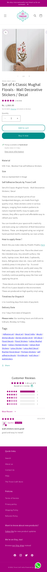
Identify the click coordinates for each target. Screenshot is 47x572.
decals (39, 334)
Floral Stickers (21, 341)
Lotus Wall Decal (31, 348)
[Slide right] (29, 76)
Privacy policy (11, 504)
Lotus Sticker (16, 348)
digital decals (8, 337)
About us (9, 464)
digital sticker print (24, 337)
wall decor (33, 355)
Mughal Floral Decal (11, 351)
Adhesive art (8, 334)
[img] (8, 419)
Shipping (13, 109)
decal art (19, 334)
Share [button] (7, 365)
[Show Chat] (38, 565)
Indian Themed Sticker (18, 344)
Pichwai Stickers (28, 351)
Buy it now (23, 135)
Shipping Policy (11, 510)
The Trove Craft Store (14, 482)
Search (8, 458)
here (43, 245)
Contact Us (9, 470)
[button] (5, 16)
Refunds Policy (11, 516)
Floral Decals (7, 341)
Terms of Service (12, 498)
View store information (14, 151)
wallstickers (7, 359)
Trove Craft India (19, 567)
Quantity (5, 113)
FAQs (7, 476)
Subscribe (9, 531)
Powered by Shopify (32, 567)
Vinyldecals (22, 355)
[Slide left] (18, 76)
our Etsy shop (18, 545)
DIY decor (38, 337)
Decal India (30, 334)
